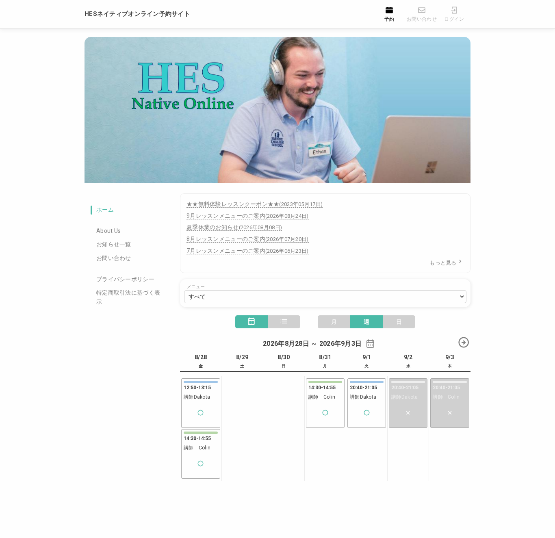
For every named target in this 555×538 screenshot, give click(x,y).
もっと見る (442, 263)
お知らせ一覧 (113, 244)
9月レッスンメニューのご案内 (247, 216)
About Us (108, 231)
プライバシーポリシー (125, 279)
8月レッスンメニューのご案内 (247, 239)
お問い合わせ (113, 258)
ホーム (105, 209)
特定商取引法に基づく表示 (128, 297)
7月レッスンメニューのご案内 (247, 250)
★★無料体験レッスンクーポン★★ (254, 204)
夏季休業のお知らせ (234, 227)
